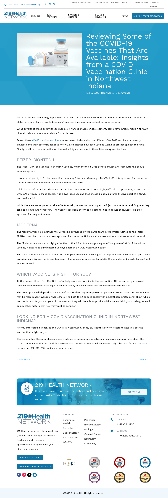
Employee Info (140, 3)
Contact (154, 6)
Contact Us (133, 392)
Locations (100, 3)
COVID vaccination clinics (46, 140)
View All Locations (30, 458)
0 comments (123, 92)
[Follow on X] (54, 4)
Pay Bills (126, 3)
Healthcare (107, 92)
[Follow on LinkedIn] (58, 4)
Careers (155, 3)
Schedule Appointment (81, 3)
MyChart (115, 3)
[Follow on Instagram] (49, 4)
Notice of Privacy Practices (35, 466)
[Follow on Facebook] (45, 4)
